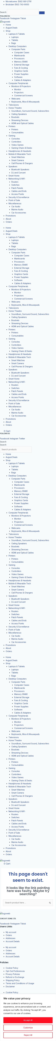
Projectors (19, 92)
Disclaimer (10, 986)
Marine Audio (17, 209)
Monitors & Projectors (21, 86)
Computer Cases (21, 52)
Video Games (17, 145)
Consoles (15, 138)
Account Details (13, 941)
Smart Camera (17, 160)
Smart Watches (18, 157)
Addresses (10, 938)
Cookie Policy (12, 968)
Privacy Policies (13, 974)
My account (11, 932)
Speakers (13, 166)
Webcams (15, 98)
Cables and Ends (19, 191)
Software (18, 77)
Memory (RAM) (21, 61)
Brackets (15, 117)
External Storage (21, 65)
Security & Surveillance (19, 197)
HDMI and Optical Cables (22, 123)
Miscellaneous (15, 203)
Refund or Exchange (15, 977)
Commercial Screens (23, 95)
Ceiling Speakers (19, 114)
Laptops (15, 37)
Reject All (28, 1035)
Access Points (17, 194)
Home (8, 25)
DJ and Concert (18, 172)
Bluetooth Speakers (20, 169)
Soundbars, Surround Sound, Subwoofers (30, 111)
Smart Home (14, 175)
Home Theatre (15, 108)
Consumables (17, 132)
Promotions (11, 215)
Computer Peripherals (18, 83)
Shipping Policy (13, 980)
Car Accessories (18, 212)
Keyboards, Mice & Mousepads (25, 102)
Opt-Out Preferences (15, 971)
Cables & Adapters (22, 80)
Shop (8, 31)
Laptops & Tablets (17, 34)
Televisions (14, 105)
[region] (28, 1017)
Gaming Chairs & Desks (21, 148)
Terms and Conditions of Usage (20, 983)
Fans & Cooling (21, 68)
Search (3, 12)
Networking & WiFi (17, 179)
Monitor (17, 89)
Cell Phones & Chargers (22, 163)
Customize (28, 1027)
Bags (13, 43)
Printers (12, 126)
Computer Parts (18, 49)
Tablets (14, 40)
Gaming (12, 135)
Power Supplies (21, 74)
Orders (9, 222)
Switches (15, 185)
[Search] (42, 12)
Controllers (16, 142)
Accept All (28, 1020)
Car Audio (15, 206)
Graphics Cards (21, 71)
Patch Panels (17, 188)
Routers (14, 182)
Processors (19, 58)
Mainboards (19, 55)
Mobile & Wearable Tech (20, 154)
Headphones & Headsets (20, 151)
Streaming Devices (19, 120)
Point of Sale (14, 200)
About (8, 219)
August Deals (11, 28)
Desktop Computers (18, 46)
